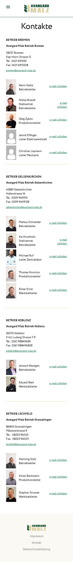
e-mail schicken (58, 86)
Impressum (36, 536)
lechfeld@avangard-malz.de (21, 444)
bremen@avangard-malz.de (21, 70)
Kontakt (36, 543)
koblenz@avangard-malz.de (21, 351)
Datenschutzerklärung (36, 549)
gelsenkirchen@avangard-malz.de (24, 207)
